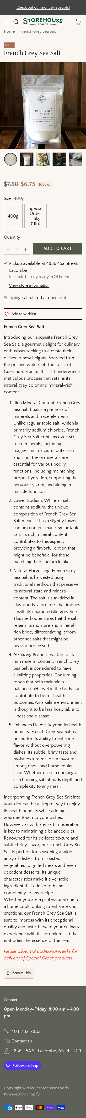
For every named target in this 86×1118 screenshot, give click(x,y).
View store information (29, 285)
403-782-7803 (26, 1031)
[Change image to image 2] (26, 159)
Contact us (21, 1041)
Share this (21, 973)
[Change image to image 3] (43, 159)
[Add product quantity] (25, 249)
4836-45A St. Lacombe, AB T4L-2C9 (46, 1050)
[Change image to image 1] (10, 159)
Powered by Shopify (22, 1094)
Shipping (12, 297)
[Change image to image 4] (59, 159)
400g (13, 216)
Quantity (12, 237)
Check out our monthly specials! (43, 8)
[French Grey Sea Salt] (43, 105)
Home (9, 31)
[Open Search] (16, 22)
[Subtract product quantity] (8, 249)
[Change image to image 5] (75, 159)
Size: (14, 198)
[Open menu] (6, 22)
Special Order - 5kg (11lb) (35, 216)
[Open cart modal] (78, 22)
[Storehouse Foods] (43, 22)
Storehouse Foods (53, 1088)
